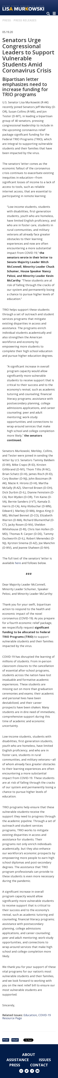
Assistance (17, 1059)
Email (15, 1040)
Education (30, 1015)
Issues (45, 1059)
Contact (39, 1064)
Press (6, 20)
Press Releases (24, 20)
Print (5, 1040)
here (18, 563)
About (28, 1054)
